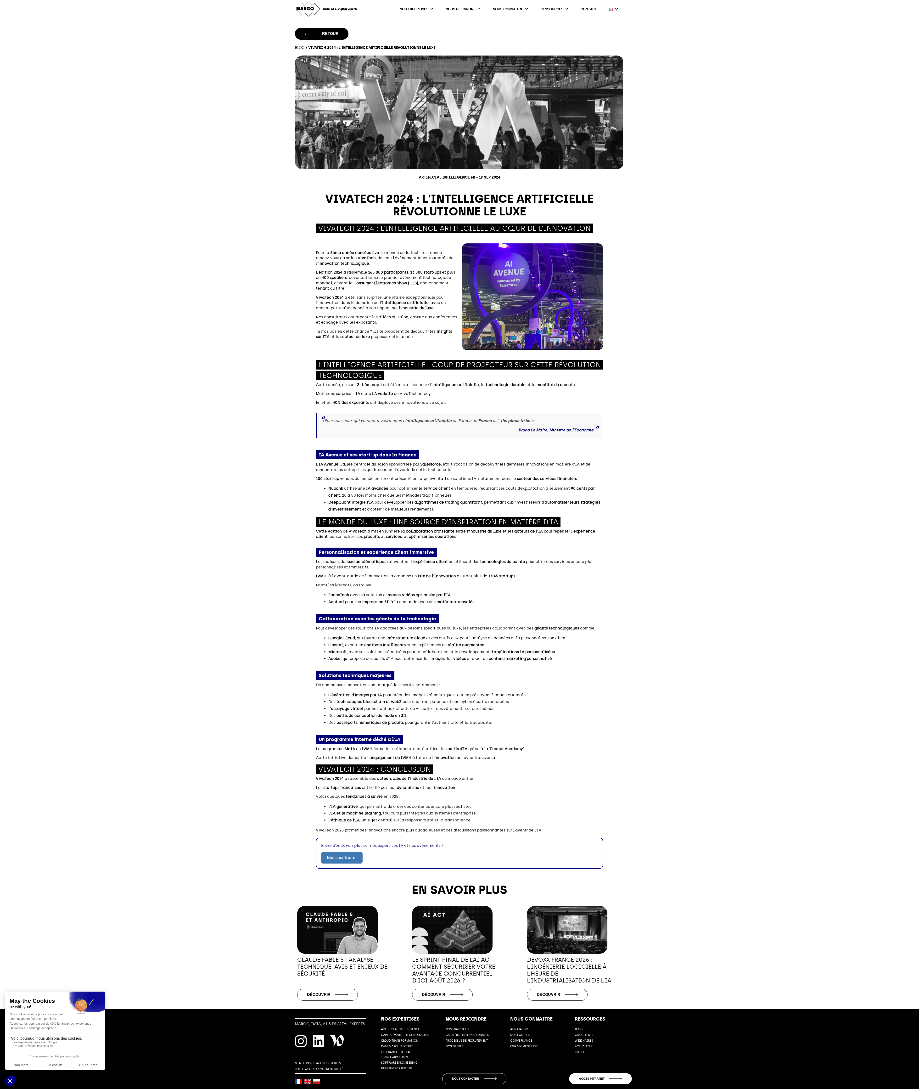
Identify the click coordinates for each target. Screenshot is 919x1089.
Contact (589, 9)
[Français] (298, 1081)
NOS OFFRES (454, 1046)
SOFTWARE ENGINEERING (399, 1062)
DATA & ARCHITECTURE (397, 1046)
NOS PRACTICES (457, 1029)
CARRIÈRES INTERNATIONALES (467, 1035)
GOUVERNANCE (521, 1040)
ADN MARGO (519, 1029)
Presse (580, 1052)
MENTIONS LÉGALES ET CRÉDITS (318, 1063)
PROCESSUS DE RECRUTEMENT (467, 1040)
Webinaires (584, 1040)
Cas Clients (584, 1035)
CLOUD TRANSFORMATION (399, 1040)
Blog (300, 47)
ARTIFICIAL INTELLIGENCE (400, 1029)
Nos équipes (520, 1035)
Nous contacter (342, 857)
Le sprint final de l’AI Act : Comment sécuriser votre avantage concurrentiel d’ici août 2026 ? (454, 970)
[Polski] (316, 1081)
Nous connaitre (508, 9)
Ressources (551, 9)
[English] (307, 1081)
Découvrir (319, 995)
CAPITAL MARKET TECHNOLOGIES (405, 1035)
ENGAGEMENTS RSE (524, 1046)
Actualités (583, 1046)
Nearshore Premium (396, 1068)
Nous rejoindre (461, 9)
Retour (330, 34)
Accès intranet (592, 1078)
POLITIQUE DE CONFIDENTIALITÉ (319, 1069)
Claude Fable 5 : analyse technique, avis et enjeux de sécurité (342, 966)
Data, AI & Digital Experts (340, 9)
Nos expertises (414, 9)
